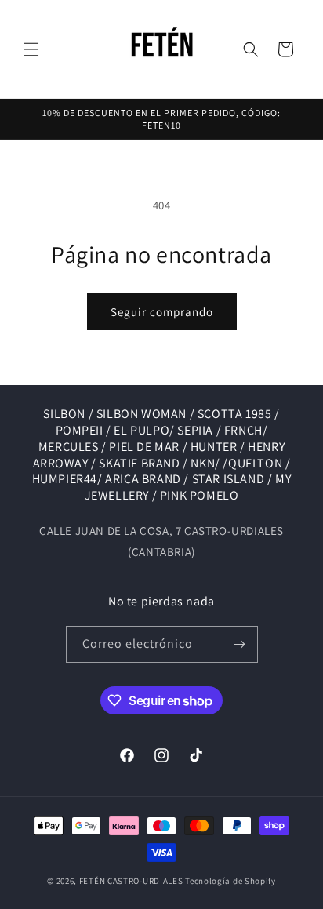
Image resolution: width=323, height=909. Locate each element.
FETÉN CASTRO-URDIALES (131, 880)
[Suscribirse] (240, 644)
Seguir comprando (162, 311)
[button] (31, 49)
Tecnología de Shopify (230, 880)
